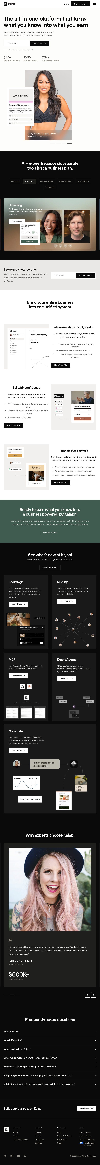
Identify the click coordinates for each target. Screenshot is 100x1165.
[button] (94, 4)
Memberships (65, 181)
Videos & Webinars (64, 1136)
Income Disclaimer (87, 1139)
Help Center (62, 1139)
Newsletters (83, 181)
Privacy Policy (30, 49)
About (15, 1132)
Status (59, 1143)
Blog (59, 1132)
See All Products (50, 567)
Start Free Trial (80, 4)
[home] (9, 4)
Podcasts (50, 187)
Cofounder (39, 1139)
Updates (38, 1143)
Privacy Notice (85, 1136)
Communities (46, 181)
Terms (22, 49)
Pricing (38, 1136)
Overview (38, 1132)
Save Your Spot (50, 532)
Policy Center (85, 1132)
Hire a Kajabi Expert (20, 1139)
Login (66, 4)
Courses (15, 181)
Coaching (29, 181)
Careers (16, 1136)
